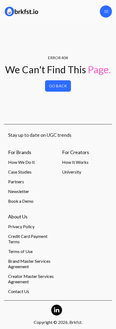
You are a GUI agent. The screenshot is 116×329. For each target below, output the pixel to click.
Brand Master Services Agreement (29, 263)
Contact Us (18, 291)
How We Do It (21, 162)
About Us (18, 217)
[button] (106, 11)
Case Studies (20, 171)
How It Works (75, 162)
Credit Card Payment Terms (27, 239)
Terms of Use (20, 251)
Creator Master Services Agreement (31, 279)
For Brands (19, 152)
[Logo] (29, 11)
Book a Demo (20, 201)
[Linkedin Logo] (56, 310)
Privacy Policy (21, 226)
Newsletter (18, 191)
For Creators (75, 152)
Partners (16, 181)
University (71, 171)
